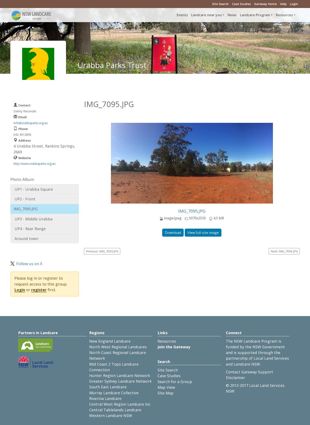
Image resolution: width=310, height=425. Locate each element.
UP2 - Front (25, 198)
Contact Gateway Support (249, 371)
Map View (166, 387)
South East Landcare (108, 386)
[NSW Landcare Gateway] (31, 15)
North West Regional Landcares (118, 346)
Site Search (220, 4)
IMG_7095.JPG (192, 211)
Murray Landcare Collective (114, 392)
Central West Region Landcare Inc (119, 404)
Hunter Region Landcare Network (119, 375)
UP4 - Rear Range (30, 228)
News (232, 15)
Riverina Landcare (105, 398)
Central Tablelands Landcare (115, 409)
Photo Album (22, 179)
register (39, 289)
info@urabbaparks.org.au (30, 123)
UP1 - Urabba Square (34, 189)
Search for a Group (175, 381)
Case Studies (241, 4)
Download (173, 232)
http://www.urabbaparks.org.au (34, 164)
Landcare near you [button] (206, 15)
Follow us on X (29, 263)
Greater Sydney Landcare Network (120, 381)
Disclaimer (235, 377)
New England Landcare (110, 341)
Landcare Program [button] (255, 15)
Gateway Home (265, 4)
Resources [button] (284, 15)
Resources (167, 341)
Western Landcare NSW (110, 415)
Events (182, 15)
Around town (26, 238)
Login (294, 4)
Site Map (166, 393)
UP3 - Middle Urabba (34, 218)
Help (283, 4)
